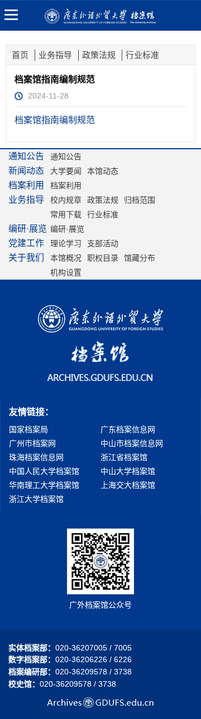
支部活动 (102, 243)
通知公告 (66, 156)
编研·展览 (67, 228)
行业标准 (142, 55)
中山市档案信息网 (131, 443)
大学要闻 (66, 171)
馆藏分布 (139, 257)
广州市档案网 (32, 443)
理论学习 (66, 243)
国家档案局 (28, 429)
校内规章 (66, 199)
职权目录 (102, 257)
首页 (20, 55)
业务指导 (55, 55)
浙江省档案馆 (123, 457)
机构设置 (66, 272)
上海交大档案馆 (127, 485)
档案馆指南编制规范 (55, 120)
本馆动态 (102, 171)
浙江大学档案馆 (36, 499)
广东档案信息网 (127, 429)
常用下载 (66, 214)
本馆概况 (66, 257)
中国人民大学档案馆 (44, 471)
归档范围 (139, 199)
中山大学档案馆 (127, 471)
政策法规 (99, 55)
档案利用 (66, 185)
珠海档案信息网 (36, 457)
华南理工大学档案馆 (44, 485)
